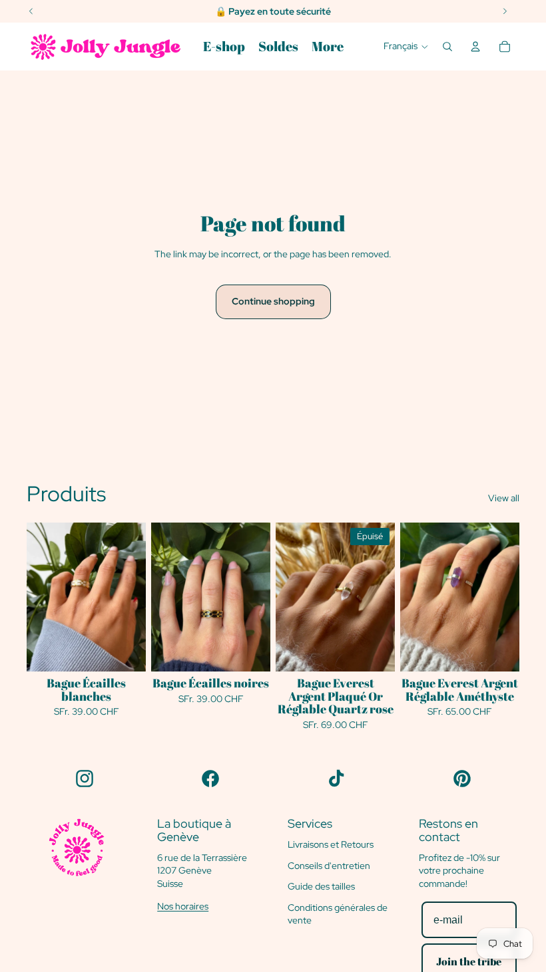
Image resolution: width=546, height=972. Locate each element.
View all (503, 498)
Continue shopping (273, 301)
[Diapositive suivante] (260, 596)
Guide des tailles (321, 886)
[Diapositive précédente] (161, 596)
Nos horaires (182, 906)
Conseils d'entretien (329, 866)
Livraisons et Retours (331, 844)
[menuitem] (224, 46)
